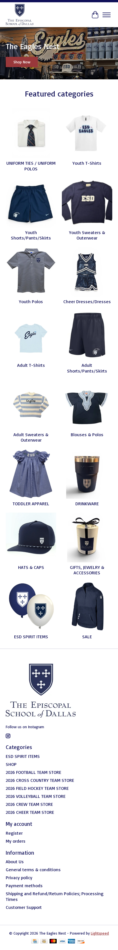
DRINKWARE (87, 503)
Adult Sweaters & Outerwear (30, 437)
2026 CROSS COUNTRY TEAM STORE (40, 780)
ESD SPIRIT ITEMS (31, 636)
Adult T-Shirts (31, 365)
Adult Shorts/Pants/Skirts (87, 367)
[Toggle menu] (106, 15)
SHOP (11, 764)
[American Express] (71, 941)
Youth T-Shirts (86, 163)
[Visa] (62, 941)
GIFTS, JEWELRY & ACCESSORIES (87, 569)
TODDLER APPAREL (31, 503)
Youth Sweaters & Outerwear (87, 235)
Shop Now (21, 62)
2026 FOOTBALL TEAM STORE (33, 772)
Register (14, 833)
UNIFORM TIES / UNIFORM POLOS (31, 165)
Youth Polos (31, 301)
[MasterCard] (53, 941)
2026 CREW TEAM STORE (29, 804)
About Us (15, 861)
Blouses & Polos (87, 434)
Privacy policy (19, 877)
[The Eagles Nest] (20, 14)
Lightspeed (100, 933)
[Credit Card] (34, 941)
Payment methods (24, 885)
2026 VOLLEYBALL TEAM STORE (36, 796)
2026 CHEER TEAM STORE (30, 812)
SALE (87, 636)
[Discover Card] (80, 941)
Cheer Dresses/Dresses (87, 301)
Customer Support (24, 907)
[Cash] (44, 941)
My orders (15, 841)
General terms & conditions (33, 869)
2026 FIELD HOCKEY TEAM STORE (37, 788)
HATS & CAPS (31, 567)
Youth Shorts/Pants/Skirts (31, 235)
